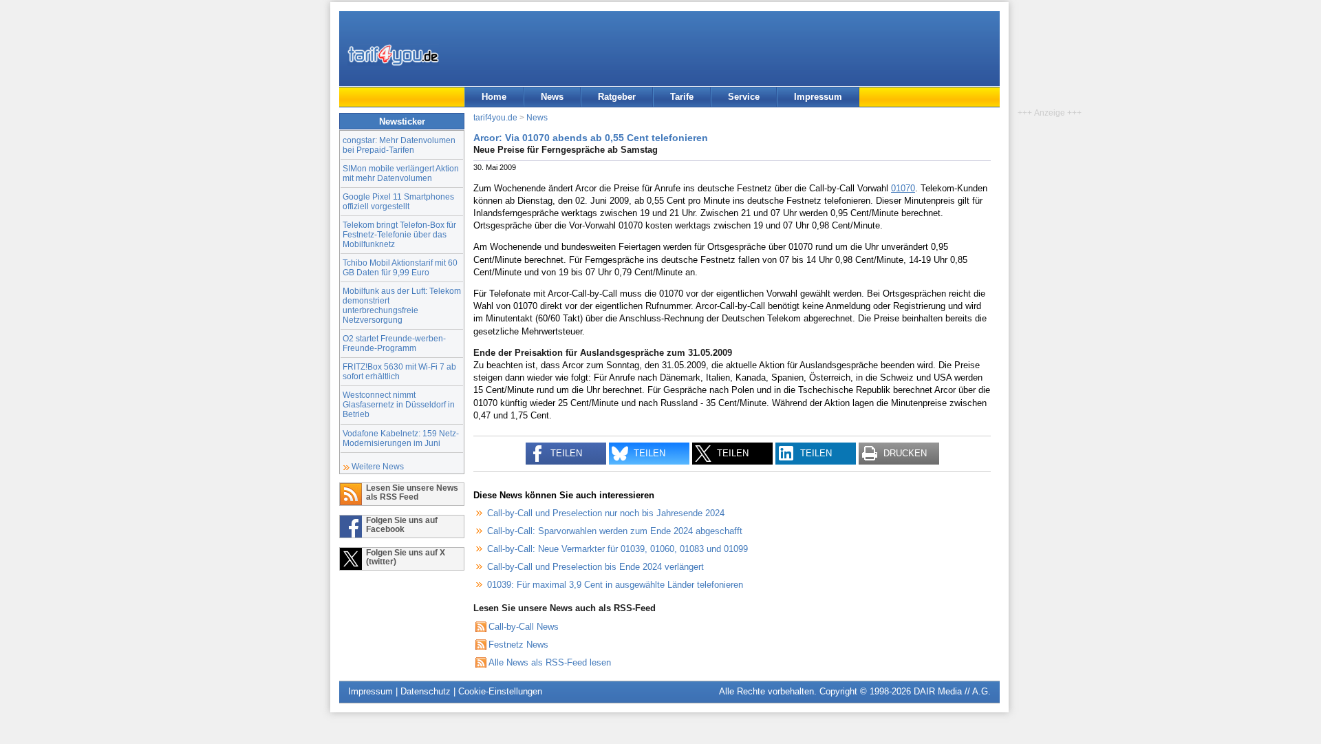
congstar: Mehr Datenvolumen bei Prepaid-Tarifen (399, 145)
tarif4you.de (495, 117)
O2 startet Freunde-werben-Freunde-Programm (394, 343)
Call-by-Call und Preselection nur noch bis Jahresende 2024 (605, 513)
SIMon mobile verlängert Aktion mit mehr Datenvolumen (401, 173)
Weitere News (378, 466)
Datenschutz (425, 691)
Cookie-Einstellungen (500, 691)
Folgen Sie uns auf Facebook (402, 524)
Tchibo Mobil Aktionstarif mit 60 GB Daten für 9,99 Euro (400, 267)
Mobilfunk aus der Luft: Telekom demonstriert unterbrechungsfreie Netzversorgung (402, 305)
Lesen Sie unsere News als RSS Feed (412, 492)
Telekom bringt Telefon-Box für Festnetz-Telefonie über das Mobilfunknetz (399, 234)
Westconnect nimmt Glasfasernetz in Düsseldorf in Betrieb (399, 404)
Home (494, 97)
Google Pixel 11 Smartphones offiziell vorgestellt (398, 201)
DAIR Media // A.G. (952, 691)
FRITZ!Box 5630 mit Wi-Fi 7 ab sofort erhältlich (399, 371)
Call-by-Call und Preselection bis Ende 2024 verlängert (595, 567)
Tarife (682, 97)
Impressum (818, 97)
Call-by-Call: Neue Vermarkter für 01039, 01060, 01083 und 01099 (617, 549)
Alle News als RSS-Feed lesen (549, 662)
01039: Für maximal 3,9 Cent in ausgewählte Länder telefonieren (615, 585)
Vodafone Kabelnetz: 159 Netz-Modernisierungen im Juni (401, 438)
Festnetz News (518, 644)
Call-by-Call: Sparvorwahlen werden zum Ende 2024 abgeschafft (614, 531)
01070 (903, 188)
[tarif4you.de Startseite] (393, 55)
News (552, 97)
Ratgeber (617, 97)
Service (744, 97)
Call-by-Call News (523, 626)
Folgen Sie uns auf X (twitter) (405, 557)
